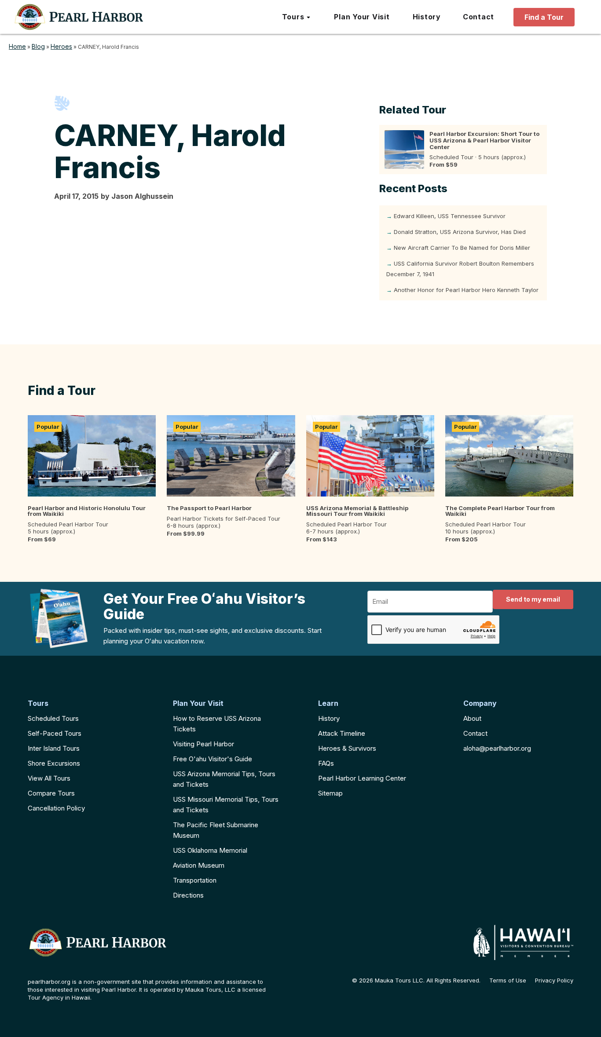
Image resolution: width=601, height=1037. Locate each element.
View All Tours (49, 778)
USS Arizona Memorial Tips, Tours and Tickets (224, 779)
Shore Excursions (54, 763)
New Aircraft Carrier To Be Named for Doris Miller (462, 247)
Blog (38, 46)
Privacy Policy (554, 980)
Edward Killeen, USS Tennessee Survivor (450, 215)
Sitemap (330, 793)
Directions (188, 895)
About (472, 718)
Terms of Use (507, 980)
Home (17, 46)
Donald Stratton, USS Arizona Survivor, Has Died (460, 231)
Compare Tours (51, 793)
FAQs (326, 763)
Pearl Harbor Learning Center (362, 778)
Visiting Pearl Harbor (203, 744)
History (329, 718)
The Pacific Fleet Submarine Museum (215, 830)
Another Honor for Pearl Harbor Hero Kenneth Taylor (466, 289)
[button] (297, 17)
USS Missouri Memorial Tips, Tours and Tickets (226, 804)
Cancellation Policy (56, 808)
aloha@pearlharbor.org (497, 748)
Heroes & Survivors (347, 748)
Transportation (194, 880)
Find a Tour (544, 17)
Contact (475, 733)
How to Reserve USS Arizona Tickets (217, 723)
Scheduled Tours (53, 718)
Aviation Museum (198, 865)
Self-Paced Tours (54, 733)
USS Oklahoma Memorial (210, 850)
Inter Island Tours (54, 748)
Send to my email (533, 599)
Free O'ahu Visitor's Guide (212, 759)
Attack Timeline (341, 733)
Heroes (61, 46)
